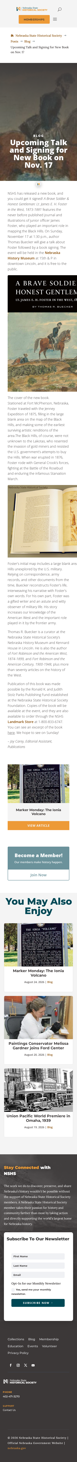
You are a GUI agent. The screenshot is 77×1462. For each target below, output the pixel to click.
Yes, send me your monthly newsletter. (31, 1291)
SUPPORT (8, 1406)
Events (32, 1346)
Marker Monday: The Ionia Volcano (38, 812)
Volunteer (49, 1346)
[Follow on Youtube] (33, 1365)
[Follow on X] (26, 1365)
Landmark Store (20, 721)
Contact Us (9, 1410)
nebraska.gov (17, 1448)
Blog (38, 136)
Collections (16, 1339)
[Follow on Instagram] (18, 1365)
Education (15, 1346)
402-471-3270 (11, 1396)
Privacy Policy (18, 1353)
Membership (49, 1339)
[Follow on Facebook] (11, 1365)
